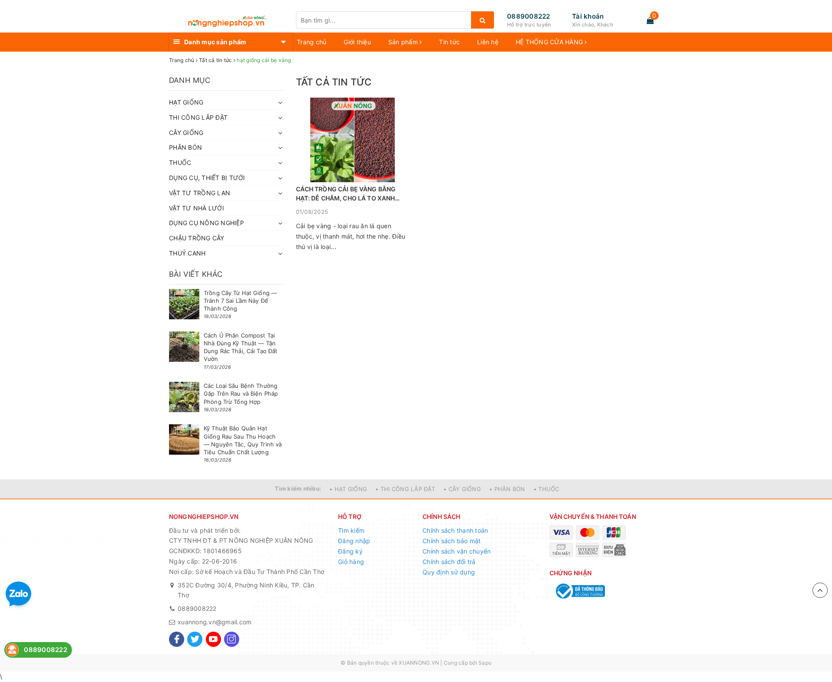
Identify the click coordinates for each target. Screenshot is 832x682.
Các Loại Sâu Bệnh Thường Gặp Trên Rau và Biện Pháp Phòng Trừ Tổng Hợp (241, 393)
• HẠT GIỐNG (348, 488)
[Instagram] (231, 639)
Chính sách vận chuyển (456, 551)
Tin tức (449, 42)
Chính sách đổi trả (449, 561)
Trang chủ (311, 42)
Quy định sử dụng (448, 572)
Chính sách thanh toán (455, 530)
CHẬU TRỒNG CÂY (196, 238)
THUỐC (180, 162)
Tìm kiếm (351, 530)
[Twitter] (194, 639)
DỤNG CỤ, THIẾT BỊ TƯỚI (207, 177)
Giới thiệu (357, 42)
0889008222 (528, 16)
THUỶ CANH (187, 253)
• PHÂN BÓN (507, 488)
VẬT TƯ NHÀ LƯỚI (196, 208)
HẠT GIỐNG (186, 102)
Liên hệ (487, 42)
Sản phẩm (403, 42)
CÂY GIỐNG (186, 132)
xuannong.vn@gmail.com (214, 622)
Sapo (484, 662)
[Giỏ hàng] (650, 20)
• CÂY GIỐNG (462, 488)
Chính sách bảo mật (451, 540)
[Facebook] (176, 639)
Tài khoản (588, 16)
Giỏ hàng (351, 561)
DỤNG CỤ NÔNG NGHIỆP (206, 222)
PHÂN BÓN (185, 147)
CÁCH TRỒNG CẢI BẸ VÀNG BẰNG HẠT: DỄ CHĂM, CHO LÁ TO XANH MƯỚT (346, 194)
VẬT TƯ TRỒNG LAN (199, 193)
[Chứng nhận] (579, 591)
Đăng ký (350, 551)
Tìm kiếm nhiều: (298, 488)
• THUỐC (546, 488)
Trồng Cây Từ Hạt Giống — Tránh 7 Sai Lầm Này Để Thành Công (240, 300)
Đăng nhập (354, 540)
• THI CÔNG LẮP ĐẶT (405, 488)
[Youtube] (213, 639)
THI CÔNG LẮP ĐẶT (198, 117)
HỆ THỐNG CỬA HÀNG (550, 42)
